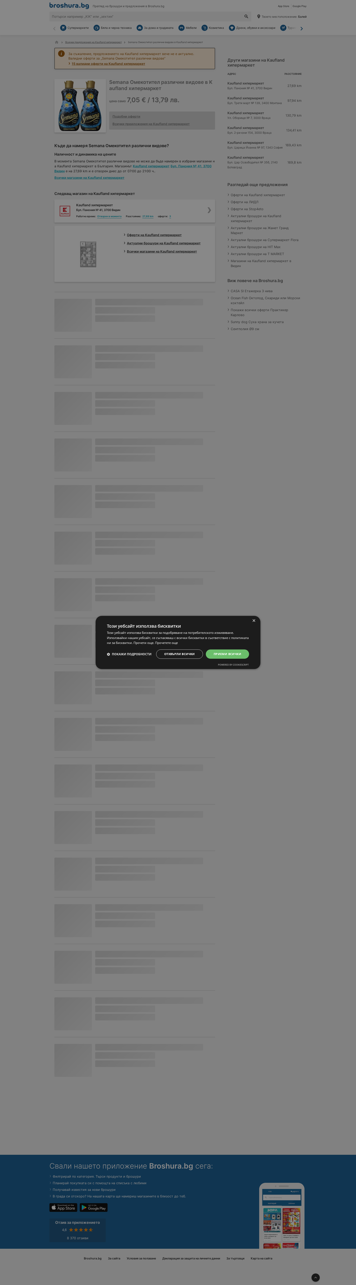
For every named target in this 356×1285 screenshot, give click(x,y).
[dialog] (178, 642)
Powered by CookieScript (233, 664)
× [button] (253, 620)
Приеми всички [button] (227, 654)
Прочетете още (166, 643)
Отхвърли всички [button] (179, 654)
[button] (129, 654)
